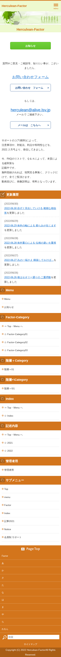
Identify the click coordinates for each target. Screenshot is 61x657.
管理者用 (9, 470)
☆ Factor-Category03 (16, 350)
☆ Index (8, 415)
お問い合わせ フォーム (29, 87)
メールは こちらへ (29, 125)
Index (7, 513)
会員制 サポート (13, 537)
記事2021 (9, 521)
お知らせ (30, 45)
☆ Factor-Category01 (16, 334)
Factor (7, 505)
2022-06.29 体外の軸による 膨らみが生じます (30, 225)
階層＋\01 (9, 388)
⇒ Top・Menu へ (13, 326)
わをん (5, 629)
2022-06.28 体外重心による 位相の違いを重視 (30, 242)
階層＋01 (9, 369)
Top (6, 489)
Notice (7, 529)
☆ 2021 (8, 442)
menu (7, 497)
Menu (7, 299)
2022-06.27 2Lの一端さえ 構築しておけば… (29, 260)
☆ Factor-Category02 (16, 342)
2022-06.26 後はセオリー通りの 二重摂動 (27, 277)
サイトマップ (30, 644)
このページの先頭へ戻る (30, 549)
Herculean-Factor (14, 6)
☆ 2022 (8, 450)
